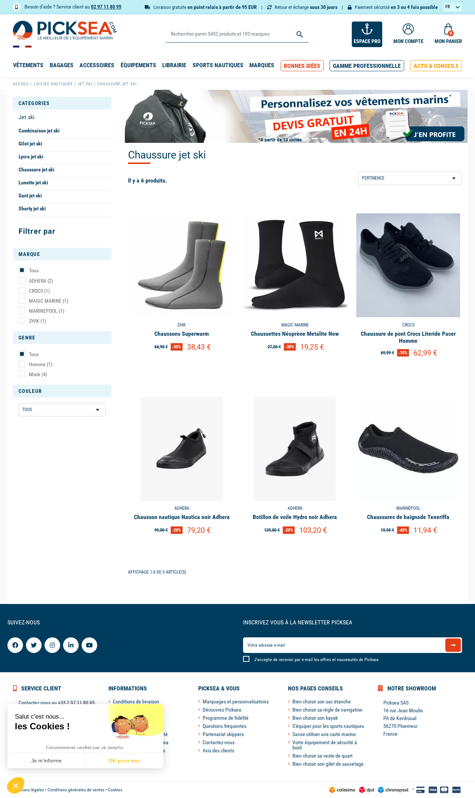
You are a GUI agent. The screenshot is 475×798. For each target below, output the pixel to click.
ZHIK (37, 321)
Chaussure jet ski (37, 170)
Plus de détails (182, 366)
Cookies (115, 789)
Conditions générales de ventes (76, 789)
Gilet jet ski (30, 144)
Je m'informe (46, 760)
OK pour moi (124, 760)
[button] (302, 66)
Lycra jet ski (31, 157)
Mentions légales (28, 789)
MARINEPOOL (46, 311)
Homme (40, 364)
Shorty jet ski (32, 208)
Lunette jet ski (33, 182)
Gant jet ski (30, 195)
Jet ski (27, 117)
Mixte (38, 374)
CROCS (39, 291)
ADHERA (41, 281)
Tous (34, 270)
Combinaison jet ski (39, 131)
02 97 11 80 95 (106, 7)
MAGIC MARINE (48, 301)
